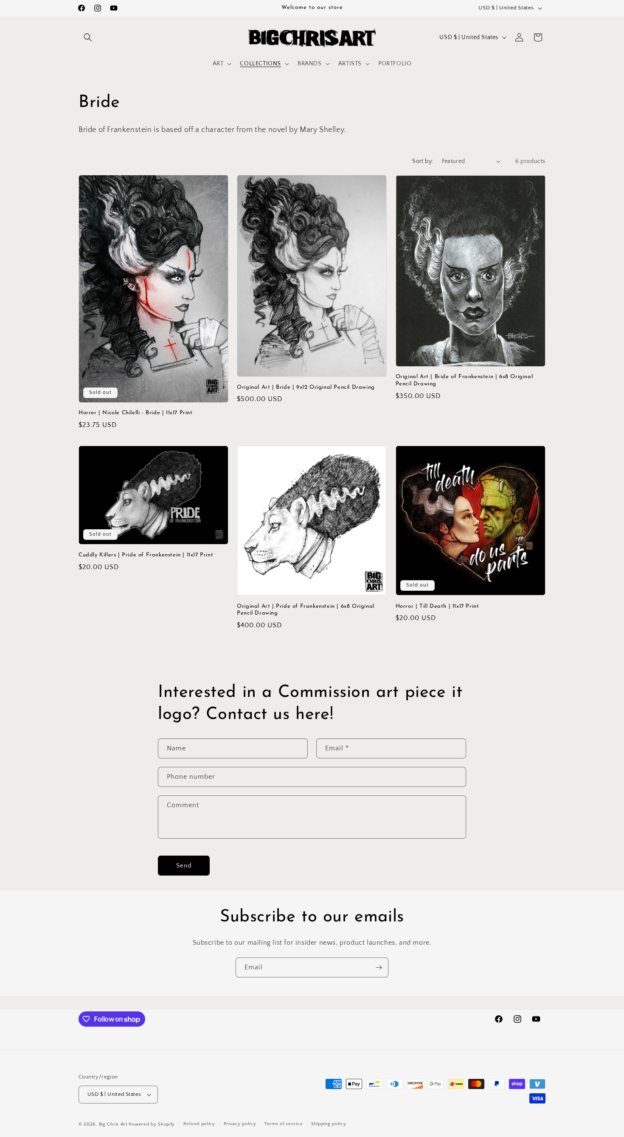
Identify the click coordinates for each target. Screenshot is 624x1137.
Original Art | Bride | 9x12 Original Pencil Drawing (306, 387)
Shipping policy (328, 1123)
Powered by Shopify (152, 1124)
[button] (88, 37)
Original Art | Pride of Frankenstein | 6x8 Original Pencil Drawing (305, 610)
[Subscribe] (378, 967)
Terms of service (283, 1123)
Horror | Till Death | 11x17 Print (437, 606)
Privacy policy (240, 1123)
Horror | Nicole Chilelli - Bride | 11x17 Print (136, 412)
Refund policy (199, 1123)
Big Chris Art (113, 1124)
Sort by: (422, 161)
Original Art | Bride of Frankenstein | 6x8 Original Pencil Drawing (464, 380)
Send (184, 865)
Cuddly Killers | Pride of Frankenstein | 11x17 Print (146, 555)
